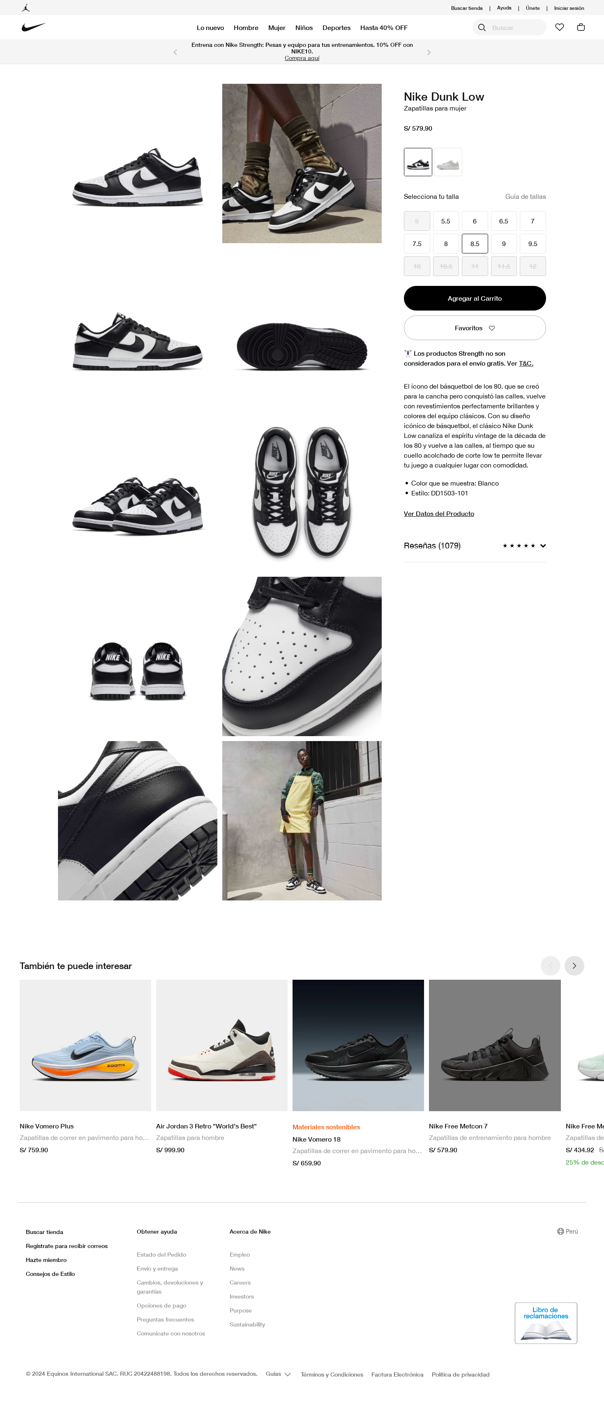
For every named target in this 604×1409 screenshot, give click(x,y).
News (237, 1268)
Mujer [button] (277, 27)
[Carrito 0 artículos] (581, 27)
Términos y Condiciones (332, 1374)
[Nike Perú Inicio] (34, 27)
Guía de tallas (525, 196)
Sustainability (247, 1324)
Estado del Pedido (161, 1254)
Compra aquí (302, 57)
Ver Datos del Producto (439, 513)
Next (429, 52)
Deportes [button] (336, 27)
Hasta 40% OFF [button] (384, 27)
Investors (242, 1296)
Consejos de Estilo (50, 1273)
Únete (533, 8)
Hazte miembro (46, 1259)
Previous (175, 52)
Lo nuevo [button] (210, 27)
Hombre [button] (246, 27)
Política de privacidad (461, 1374)
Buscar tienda (467, 8)
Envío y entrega (157, 1268)
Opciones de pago (161, 1305)
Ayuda (504, 7)
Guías (274, 1373)
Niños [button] (304, 27)
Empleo (240, 1254)
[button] (569, 8)
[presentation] (574, 966)
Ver (520, 363)
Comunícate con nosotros (171, 1333)
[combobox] (509, 27)
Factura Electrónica (397, 1374)
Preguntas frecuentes (165, 1319)
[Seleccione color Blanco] (448, 162)
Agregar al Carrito (475, 298)
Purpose (241, 1310)
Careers (240, 1282)
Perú (572, 1231)
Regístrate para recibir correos (67, 1245)
